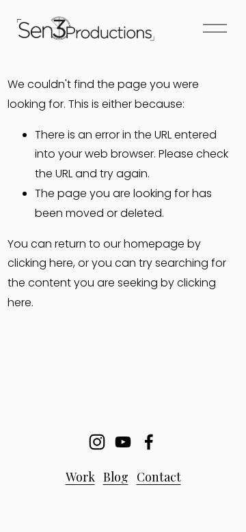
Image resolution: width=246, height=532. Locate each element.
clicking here (40, 263)
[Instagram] (97, 442)
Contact (159, 476)
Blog (115, 476)
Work (80, 476)
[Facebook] (149, 442)
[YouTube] (123, 442)
